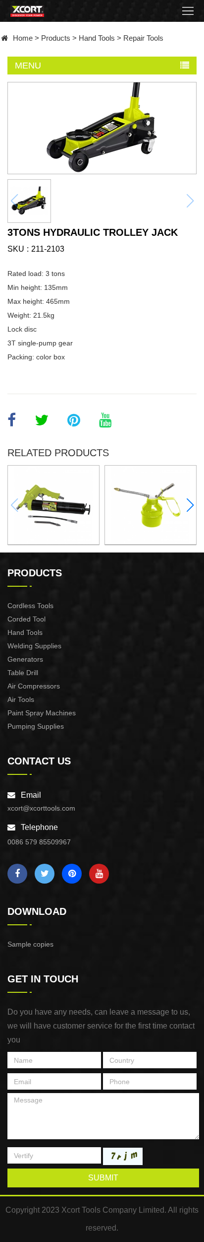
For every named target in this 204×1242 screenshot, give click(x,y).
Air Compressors (33, 686)
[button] (190, 505)
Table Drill (22, 673)
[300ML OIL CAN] (150, 505)
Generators (25, 659)
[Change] (123, 1156)
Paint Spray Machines (41, 713)
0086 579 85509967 (39, 842)
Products (55, 38)
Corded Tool (26, 619)
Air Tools (20, 699)
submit (103, 1177)
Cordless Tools (30, 606)
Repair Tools (143, 38)
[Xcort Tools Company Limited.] (27, 11)
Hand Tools (97, 38)
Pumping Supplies (35, 726)
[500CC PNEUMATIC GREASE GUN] (53, 505)
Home (23, 38)
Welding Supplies (34, 646)
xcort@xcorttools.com (41, 808)
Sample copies (30, 944)
